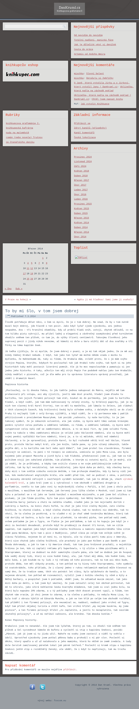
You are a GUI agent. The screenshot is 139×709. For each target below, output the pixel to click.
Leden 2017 (81, 190)
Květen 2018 (81, 171)
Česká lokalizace (85, 137)
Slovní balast (95, 73)
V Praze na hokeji (16, 299)
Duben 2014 (81, 227)
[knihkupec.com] (23, 78)
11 (28, 268)
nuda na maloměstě (17, 132)
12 (31, 268)
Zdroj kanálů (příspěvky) (90, 128)
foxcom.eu (60, 700)
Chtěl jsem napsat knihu (107, 99)
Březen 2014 (81, 232)
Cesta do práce (83, 49)
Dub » (19, 288)
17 (24, 273)
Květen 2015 (81, 208)
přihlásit (69, 669)
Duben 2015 (81, 213)
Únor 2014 (80, 236)
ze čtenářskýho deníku (20, 142)
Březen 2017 (81, 180)
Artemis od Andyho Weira (89, 54)
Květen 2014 (81, 222)
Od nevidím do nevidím (88, 35)
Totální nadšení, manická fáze (93, 40)
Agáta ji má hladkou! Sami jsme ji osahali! (105, 299)
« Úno (8, 288)
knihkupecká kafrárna (19, 128)
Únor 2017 (80, 185)
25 (28, 279)
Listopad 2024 (83, 161)
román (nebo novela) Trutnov (24, 137)
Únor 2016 (80, 194)
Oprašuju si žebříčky (99, 78)
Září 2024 (80, 166)
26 (31, 279)
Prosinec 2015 (83, 204)
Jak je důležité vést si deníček (95, 44)
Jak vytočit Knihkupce (95, 104)
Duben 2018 (81, 175)
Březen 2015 (81, 218)
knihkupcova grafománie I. (23, 123)
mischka (79, 73)
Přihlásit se (82, 123)
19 (31, 273)
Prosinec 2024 (83, 157)
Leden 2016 (81, 199)
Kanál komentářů (84, 132)
